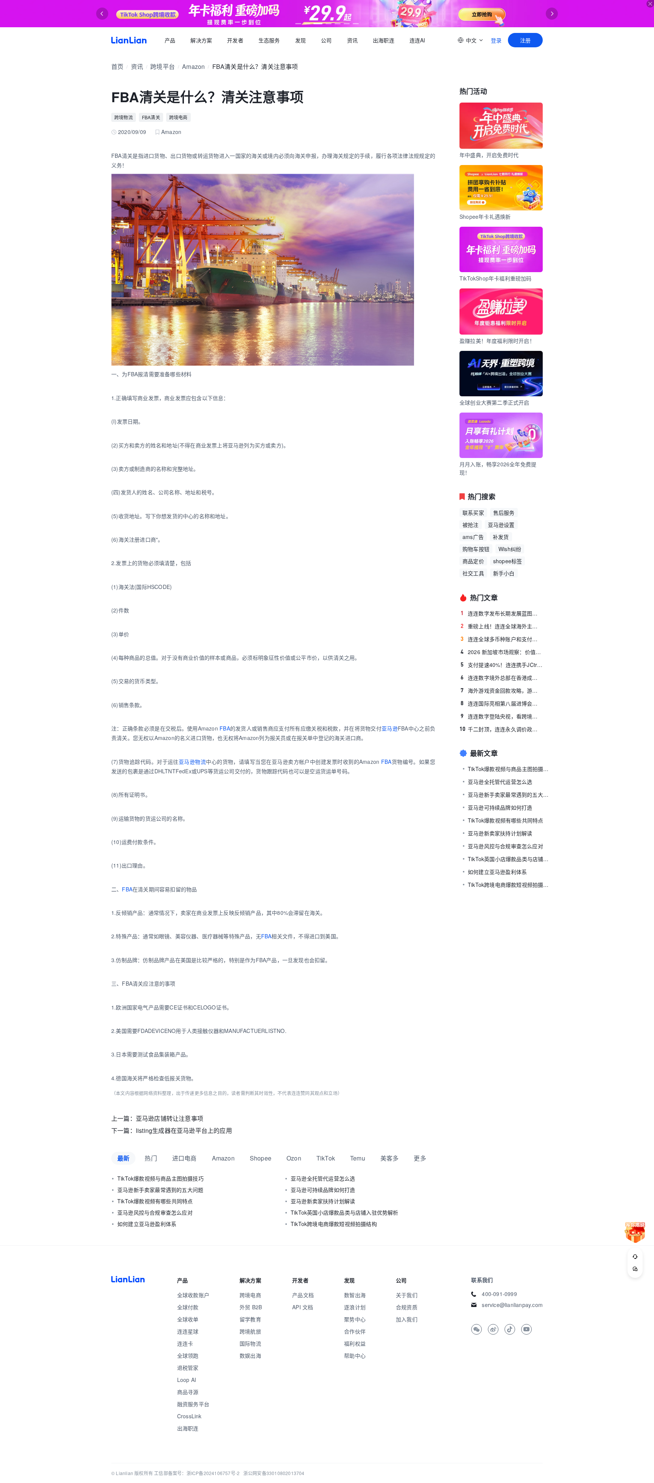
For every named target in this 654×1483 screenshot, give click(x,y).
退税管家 (188, 1367)
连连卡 (185, 1343)
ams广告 (473, 537)
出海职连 (383, 40)
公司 (326, 40)
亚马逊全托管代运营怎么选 (323, 1178)
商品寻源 (188, 1392)
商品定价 (473, 561)
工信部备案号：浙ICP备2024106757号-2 (197, 1473)
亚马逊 (390, 728)
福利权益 (355, 1343)
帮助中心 (355, 1355)
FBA (225, 728)
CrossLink (189, 1416)
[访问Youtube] (526, 1329)
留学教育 (250, 1319)
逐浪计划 (355, 1307)
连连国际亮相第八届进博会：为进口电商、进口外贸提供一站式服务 (502, 703)
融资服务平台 (193, 1404)
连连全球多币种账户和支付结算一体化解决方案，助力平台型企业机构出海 (502, 639)
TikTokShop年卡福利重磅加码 (495, 278)
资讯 (352, 40)
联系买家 (473, 512)
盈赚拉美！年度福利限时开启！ (497, 340)
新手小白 (504, 573)
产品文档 (303, 1295)
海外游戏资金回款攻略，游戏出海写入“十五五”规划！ (502, 690)
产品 (170, 40)
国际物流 (250, 1343)
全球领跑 (188, 1355)
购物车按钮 (475, 549)
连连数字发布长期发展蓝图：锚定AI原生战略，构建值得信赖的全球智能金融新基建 (502, 613)
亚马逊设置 (501, 524)
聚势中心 (355, 1319)
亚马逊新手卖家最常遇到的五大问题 (160, 1189)
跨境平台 (162, 66)
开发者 (235, 40)
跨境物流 (123, 117)
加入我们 (406, 1319)
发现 (300, 40)
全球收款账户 (193, 1295)
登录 (496, 40)
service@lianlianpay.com (512, 1305)
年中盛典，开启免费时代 (489, 155)
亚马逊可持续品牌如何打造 (323, 1189)
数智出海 (355, 1295)
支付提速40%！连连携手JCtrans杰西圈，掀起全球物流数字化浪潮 (502, 664)
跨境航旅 (250, 1331)
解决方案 (201, 40)
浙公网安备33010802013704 (274, 1473)
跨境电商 (178, 117)
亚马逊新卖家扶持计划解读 (323, 1201)
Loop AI (186, 1379)
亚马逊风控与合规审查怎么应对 (155, 1212)
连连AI (417, 40)
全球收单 (188, 1319)
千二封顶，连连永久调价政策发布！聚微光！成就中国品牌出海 (501, 729)
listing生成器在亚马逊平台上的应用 (184, 1130)
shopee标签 (507, 561)
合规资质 (406, 1307)
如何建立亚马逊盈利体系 (146, 1224)
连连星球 (188, 1331)
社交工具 (473, 573)
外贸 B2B (251, 1307)
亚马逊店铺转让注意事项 (169, 1118)
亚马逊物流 (192, 761)
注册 (525, 40)
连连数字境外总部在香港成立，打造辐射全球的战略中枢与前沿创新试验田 (502, 677)
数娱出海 (250, 1355)
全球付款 (188, 1307)
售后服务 (504, 512)
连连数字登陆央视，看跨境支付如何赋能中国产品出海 (502, 716)
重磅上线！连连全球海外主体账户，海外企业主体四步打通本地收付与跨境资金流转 (502, 626)
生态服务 (269, 40)
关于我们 (406, 1295)
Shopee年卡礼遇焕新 (485, 216)
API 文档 (302, 1307)
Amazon (193, 66)
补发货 (501, 537)
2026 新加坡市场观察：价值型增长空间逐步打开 (502, 652)
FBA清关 (151, 117)
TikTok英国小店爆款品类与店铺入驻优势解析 (345, 1212)
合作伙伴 (355, 1331)
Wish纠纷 (509, 549)
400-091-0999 (499, 1294)
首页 (128, 40)
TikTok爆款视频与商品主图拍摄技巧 (160, 1178)
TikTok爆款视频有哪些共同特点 (155, 1201)
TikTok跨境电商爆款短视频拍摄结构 (334, 1224)
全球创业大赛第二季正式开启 (494, 402)
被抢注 (470, 524)
